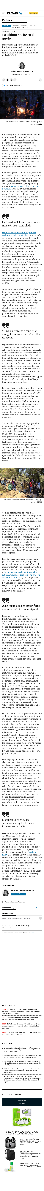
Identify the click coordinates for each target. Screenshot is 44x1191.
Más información (6, 928)
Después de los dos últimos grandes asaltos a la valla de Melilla (19, 234)
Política (7, 20)
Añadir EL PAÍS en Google (13, 85)
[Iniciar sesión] (40, 13)
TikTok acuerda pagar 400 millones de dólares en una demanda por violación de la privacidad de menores (21, 1026)
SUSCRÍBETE (33, 13)
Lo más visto (7, 1043)
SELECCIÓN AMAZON (22, 1102)
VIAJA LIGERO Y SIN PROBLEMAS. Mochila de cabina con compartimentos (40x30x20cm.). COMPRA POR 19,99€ (30, 1155)
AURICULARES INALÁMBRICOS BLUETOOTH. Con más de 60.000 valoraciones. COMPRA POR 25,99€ (30, 1142)
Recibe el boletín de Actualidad (15, 902)
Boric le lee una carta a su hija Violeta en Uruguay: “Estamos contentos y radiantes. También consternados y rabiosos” (21, 1011)
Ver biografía (16, 894)
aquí (32, 933)
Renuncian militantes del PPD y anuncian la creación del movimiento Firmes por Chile (20, 1019)
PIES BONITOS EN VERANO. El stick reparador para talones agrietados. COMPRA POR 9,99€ (30, 1165)
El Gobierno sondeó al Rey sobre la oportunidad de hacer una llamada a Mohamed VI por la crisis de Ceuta (22, 1056)
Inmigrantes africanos (15, 918)
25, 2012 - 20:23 (25, 74)
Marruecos (26, 918)
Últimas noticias (8, 1005)
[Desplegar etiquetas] (40, 918)
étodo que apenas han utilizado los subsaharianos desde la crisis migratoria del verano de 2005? (21, 575)
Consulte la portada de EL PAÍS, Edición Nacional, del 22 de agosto (24, 26)
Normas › (39, 908)
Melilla (4, 918)
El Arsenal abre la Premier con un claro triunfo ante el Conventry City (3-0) (22, 1033)
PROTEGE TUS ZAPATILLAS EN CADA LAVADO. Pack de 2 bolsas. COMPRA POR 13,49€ (21, 1133)
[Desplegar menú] (4, 13)
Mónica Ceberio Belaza (22, 71)
